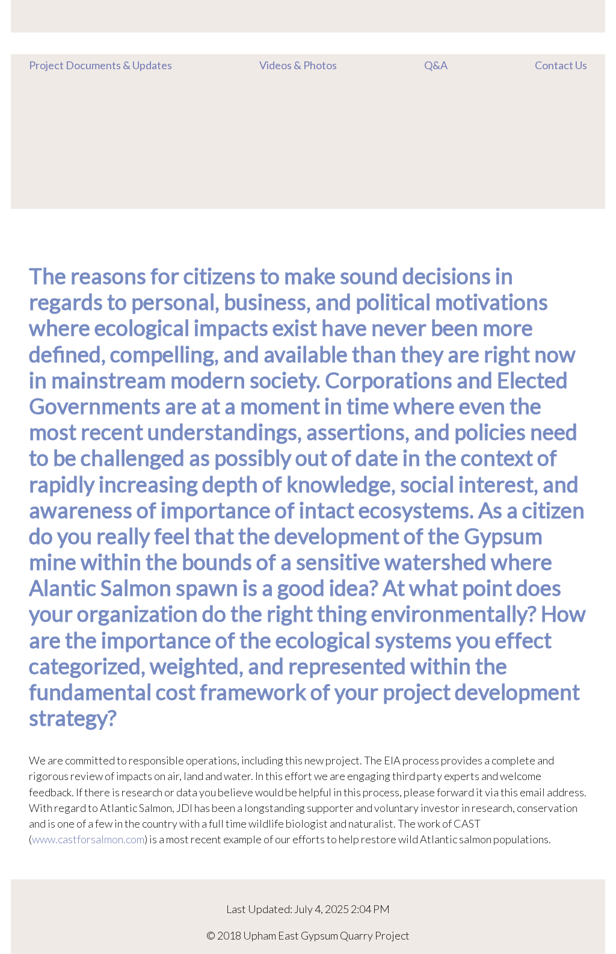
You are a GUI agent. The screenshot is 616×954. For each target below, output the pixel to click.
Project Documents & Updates (100, 65)
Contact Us (561, 65)
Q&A (436, 65)
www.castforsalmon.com (88, 839)
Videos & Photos (298, 65)
